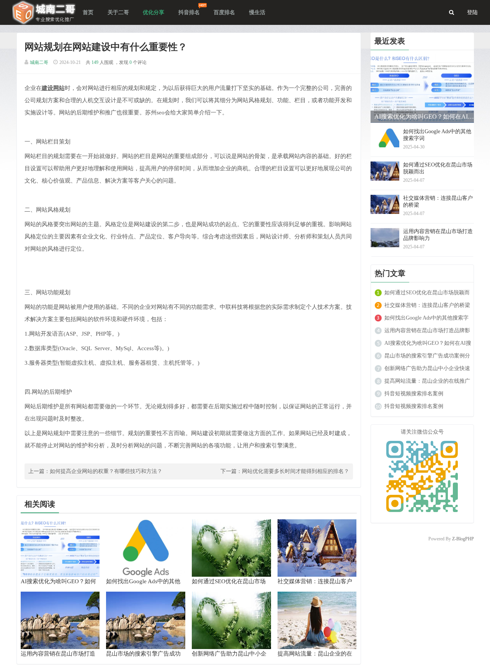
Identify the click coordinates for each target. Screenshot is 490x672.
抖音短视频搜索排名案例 (413, 393)
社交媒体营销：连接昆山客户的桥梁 (427, 305)
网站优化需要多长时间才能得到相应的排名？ (295, 471)
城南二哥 (39, 62)
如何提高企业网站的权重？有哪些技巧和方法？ (106, 471)
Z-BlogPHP (463, 539)
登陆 (472, 12)
